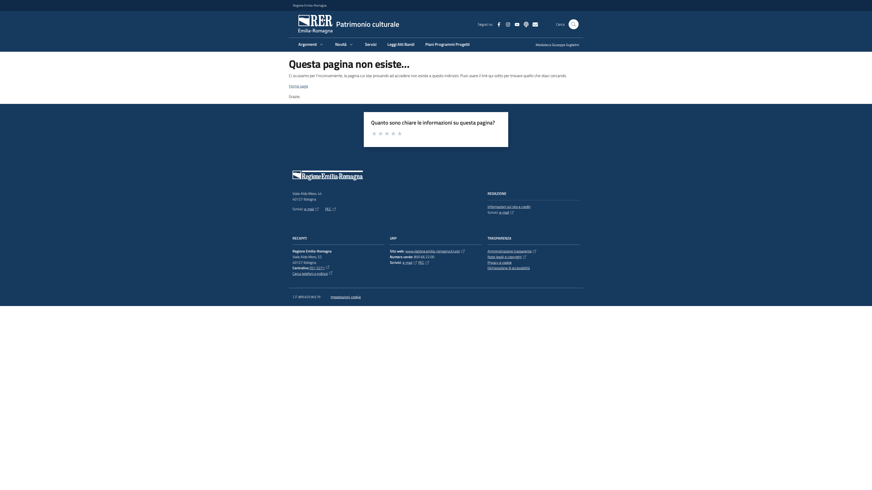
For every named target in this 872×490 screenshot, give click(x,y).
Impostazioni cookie (346, 297)
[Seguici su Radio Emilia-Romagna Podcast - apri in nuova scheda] (524, 24)
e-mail (309, 209)
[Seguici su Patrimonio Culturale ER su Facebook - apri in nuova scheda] (497, 24)
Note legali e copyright (505, 257)
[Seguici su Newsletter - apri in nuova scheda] (533, 24)
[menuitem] (554, 45)
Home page (298, 86)
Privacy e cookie (500, 262)
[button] (573, 24)
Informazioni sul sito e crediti (509, 206)
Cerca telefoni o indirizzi (310, 273)
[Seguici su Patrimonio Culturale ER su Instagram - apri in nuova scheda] (506, 24)
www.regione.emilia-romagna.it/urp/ (432, 251)
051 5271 (317, 268)
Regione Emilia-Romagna (310, 5)
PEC (328, 209)
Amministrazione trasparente (510, 251)
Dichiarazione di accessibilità (509, 268)
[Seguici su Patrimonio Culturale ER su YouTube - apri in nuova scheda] (515, 24)
